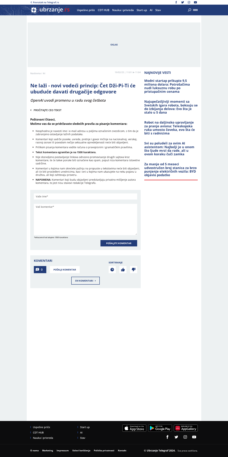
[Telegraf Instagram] (189, 2)
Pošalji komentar (64, 269)
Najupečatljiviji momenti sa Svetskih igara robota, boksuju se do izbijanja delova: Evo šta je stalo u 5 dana (171, 107)
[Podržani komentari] (122, 269)
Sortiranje (116, 262)
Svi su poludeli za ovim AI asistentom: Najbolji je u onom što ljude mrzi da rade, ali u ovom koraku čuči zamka (169, 148)
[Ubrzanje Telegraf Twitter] (182, 2)
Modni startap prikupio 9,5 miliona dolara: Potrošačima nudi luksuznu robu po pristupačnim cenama (167, 86)
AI (44, 73)
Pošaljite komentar (118, 243)
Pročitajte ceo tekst (45, 110)
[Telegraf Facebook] (176, 2)
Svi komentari (85, 280)
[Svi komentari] (112, 269)
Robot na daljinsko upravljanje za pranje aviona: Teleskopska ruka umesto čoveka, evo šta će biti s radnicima (169, 128)
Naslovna (35, 73)
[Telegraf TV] (195, 2)
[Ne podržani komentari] (133, 269)
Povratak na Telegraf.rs (46, 2)
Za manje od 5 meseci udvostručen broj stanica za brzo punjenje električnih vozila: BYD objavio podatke (170, 169)
